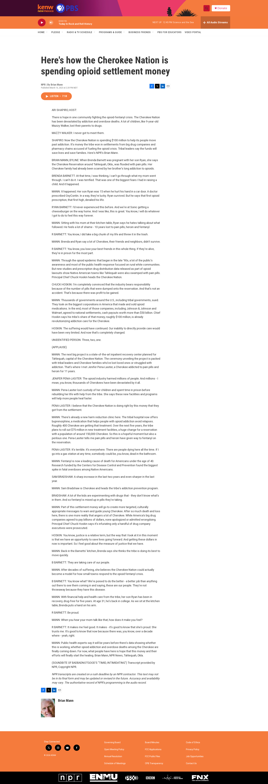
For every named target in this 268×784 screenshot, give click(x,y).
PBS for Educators (169, 32)
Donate (222, 8)
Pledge (55, 32)
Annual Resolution (113, 756)
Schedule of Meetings (115, 763)
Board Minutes (152, 742)
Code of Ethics (193, 742)
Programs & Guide (110, 32)
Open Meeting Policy (114, 749)
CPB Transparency (154, 763)
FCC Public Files (152, 756)
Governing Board (112, 742)
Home (41, 32)
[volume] (51, 22)
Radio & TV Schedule (79, 32)
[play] (41, 22)
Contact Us (191, 763)
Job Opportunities (194, 756)
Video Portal (193, 32)
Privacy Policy (192, 749)
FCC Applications (153, 749)
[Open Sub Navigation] (47, 32)
